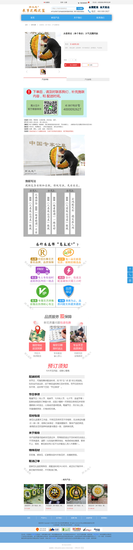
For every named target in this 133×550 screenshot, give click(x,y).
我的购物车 (83, 3)
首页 (26, 25)
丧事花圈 (33, 25)
